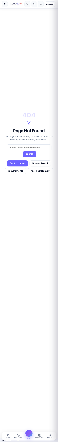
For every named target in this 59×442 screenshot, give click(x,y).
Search (29, 153)
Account (50, 4)
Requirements (15, 170)
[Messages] (34, 4)
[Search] (27, 4)
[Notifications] (41, 4)
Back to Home (17, 163)
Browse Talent (40, 163)
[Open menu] (5, 4)
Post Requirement (40, 170)
